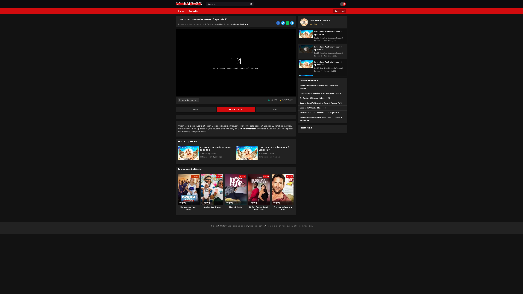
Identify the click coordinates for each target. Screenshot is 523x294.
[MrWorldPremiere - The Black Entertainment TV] (189, 5)
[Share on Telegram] (292, 23)
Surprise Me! (339, 11)
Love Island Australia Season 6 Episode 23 (274, 148)
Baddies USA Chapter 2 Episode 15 (313, 108)
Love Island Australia (239, 24)
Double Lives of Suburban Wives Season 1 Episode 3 (320, 93)
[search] (251, 4)
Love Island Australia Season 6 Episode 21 (215, 148)
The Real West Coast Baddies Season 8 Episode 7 (319, 113)
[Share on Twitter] (283, 23)
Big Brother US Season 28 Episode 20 (315, 98)
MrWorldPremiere (247, 128)
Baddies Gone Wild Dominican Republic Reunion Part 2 (321, 103)
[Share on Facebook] (278, 23)
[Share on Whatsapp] (288, 23)
